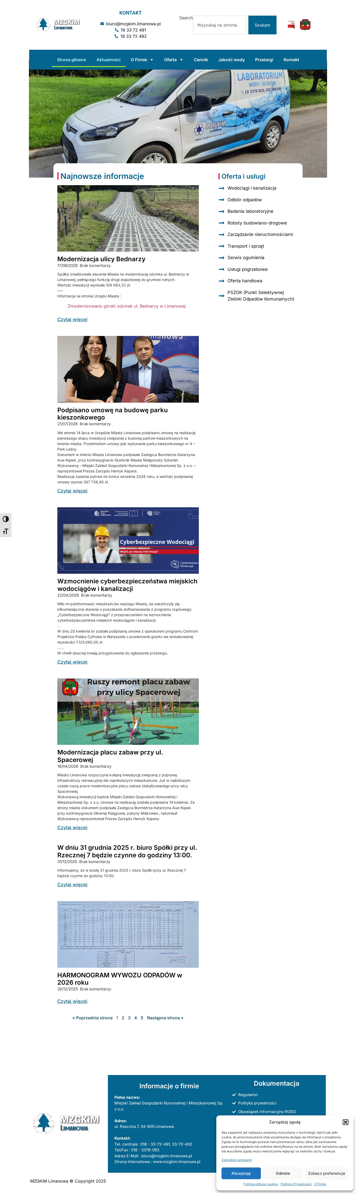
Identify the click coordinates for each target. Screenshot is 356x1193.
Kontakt (291, 59)
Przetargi (264, 59)
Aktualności (108, 59)
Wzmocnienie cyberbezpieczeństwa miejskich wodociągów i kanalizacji (127, 584)
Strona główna (71, 59)
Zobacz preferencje (326, 1173)
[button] (345, 1122)
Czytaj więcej (72, 319)
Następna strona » (165, 1017)
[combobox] (219, 25)
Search (186, 18)
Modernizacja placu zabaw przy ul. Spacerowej (110, 756)
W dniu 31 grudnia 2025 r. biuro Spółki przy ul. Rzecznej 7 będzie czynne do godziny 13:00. (127, 851)
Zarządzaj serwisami (237, 1160)
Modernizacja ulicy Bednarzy (101, 259)
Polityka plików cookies (260, 1184)
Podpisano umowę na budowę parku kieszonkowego (112, 413)
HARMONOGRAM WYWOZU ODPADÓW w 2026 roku (119, 978)
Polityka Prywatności (296, 1184)
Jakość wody (231, 59)
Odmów (283, 1173)
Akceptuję (241, 1173)
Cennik (201, 59)
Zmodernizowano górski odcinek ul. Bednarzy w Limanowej (127, 306)
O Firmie (320, 1184)
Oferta (170, 59)
